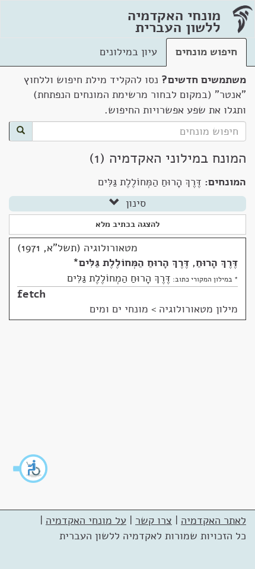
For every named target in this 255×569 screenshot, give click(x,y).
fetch (31, 294)
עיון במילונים (128, 52)
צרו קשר (153, 520)
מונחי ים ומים (119, 309)
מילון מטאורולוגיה (198, 309)
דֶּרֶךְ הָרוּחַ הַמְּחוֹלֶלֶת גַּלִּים (134, 262)
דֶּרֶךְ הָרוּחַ (217, 262)
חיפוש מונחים (206, 52)
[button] (31, 468)
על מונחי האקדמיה (86, 520)
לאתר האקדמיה (213, 520)
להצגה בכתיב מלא (127, 224)
